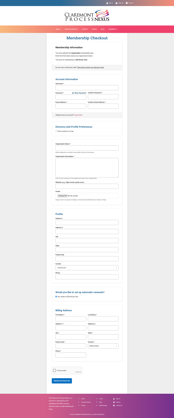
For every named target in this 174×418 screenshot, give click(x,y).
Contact (130, 3)
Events (85, 29)
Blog (103, 29)
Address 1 (59, 218)
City (56, 236)
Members (112, 29)
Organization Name (63, 144)
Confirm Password (95, 93)
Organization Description (64, 156)
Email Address (61, 102)
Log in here (78, 115)
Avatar (57, 191)
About (58, 29)
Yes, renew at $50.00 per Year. (67, 297)
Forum (94, 29)
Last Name (92, 315)
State (57, 246)
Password (59, 93)
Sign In (111, 3)
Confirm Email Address (97, 102)
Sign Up (121, 3)
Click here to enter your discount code (90, 67)
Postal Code (59, 255)
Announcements (71, 29)
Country (58, 264)
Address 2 (59, 227)
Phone (57, 273)
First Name (60, 315)
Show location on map (65, 131)
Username (59, 84)
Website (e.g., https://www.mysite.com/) (69, 182)
